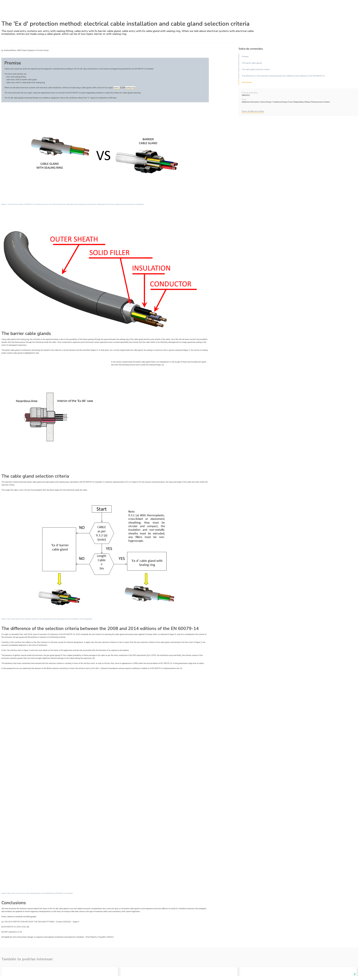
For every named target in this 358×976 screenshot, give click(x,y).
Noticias (107, 7)
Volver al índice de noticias (253, 111)
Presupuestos (345, 7)
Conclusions (247, 82)
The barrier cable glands (252, 63)
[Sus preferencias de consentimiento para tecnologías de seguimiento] (355, 974)
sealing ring (130, 87)
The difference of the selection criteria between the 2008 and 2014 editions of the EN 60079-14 (283, 76)
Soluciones (71, 7)
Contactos (330, 7)
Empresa (95, 7)
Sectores (83, 7)
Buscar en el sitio (328, 2)
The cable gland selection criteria (256, 69)
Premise (245, 56)
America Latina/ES (343, 2)
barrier (116, 87)
